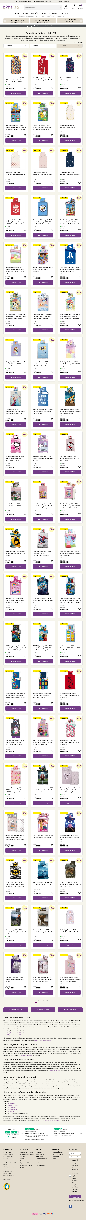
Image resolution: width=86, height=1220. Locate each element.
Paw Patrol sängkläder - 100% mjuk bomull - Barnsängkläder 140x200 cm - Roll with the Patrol (70, 222)
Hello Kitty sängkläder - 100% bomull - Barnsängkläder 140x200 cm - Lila (43, 458)
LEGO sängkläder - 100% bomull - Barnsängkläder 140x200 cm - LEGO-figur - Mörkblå (43, 695)
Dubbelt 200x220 (12, 1109)
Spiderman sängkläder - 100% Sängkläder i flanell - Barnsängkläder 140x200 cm (42, 553)
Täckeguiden (40, 1154)
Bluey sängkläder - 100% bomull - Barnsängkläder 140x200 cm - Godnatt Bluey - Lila (15, 364)
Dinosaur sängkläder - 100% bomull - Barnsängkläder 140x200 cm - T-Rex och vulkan (15, 932)
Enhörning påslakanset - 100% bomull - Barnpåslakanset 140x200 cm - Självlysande (14, 742)
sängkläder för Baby (26, 1055)
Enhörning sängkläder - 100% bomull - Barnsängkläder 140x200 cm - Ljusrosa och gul (70, 364)
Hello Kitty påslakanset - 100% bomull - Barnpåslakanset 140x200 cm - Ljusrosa (14, 458)
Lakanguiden (39, 1161)
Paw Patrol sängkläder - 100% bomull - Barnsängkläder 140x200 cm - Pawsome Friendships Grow (70, 506)
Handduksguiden (41, 1165)
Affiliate (22, 1167)
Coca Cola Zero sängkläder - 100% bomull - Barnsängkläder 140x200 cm (69, 695)
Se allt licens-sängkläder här (42, 1040)
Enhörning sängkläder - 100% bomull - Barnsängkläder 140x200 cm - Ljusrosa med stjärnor (70, 979)
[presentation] (4, 20)
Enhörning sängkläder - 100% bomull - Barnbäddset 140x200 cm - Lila (14, 979)
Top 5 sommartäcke (58, 1154)
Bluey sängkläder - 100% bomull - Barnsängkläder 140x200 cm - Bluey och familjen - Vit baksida (70, 316)
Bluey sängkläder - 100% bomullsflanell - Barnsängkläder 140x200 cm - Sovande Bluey (42, 364)
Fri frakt (22, 1159)
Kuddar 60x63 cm (44, 1010)
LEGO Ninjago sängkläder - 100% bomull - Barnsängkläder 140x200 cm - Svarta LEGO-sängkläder (15, 648)
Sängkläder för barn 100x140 (15, 1033)
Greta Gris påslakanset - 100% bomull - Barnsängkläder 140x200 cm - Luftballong (70, 553)
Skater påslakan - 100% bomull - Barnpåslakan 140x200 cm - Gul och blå (15, 553)
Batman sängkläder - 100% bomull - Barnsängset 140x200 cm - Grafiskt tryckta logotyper (14, 884)
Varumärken (55, 1156)
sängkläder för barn (54, 1071)
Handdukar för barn (70, 1010)
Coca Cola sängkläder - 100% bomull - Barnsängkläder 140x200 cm (43, 80)
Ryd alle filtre (78, 42)
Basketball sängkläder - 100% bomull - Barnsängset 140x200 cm (69, 837)
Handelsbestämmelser (26, 1152)
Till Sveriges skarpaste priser (69, 22)
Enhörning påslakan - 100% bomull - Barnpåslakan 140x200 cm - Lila (69, 932)
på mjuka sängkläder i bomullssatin (43, 26)
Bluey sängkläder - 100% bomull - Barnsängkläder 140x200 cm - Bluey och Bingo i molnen (43, 316)
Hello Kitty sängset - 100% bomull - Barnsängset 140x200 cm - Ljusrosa (69, 458)
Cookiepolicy (23, 1156)
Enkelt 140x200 (12, 1103)
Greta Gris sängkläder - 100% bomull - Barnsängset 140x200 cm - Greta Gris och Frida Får (14, 600)
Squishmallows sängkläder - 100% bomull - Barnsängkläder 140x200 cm (69, 742)
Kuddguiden (39, 1156)
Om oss (22, 1161)
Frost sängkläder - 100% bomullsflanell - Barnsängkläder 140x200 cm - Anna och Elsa (15, 411)
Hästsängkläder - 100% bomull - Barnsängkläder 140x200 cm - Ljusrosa (15, 506)
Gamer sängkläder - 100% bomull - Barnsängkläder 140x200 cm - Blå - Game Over (43, 411)
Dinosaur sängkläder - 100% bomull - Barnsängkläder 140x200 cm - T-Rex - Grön (70, 884)
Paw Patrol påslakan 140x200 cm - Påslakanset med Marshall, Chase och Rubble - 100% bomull (15, 80)
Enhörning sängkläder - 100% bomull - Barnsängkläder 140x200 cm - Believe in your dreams (43, 979)
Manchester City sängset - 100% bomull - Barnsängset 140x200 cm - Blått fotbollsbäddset (42, 222)
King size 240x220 (12, 1111)
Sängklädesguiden (41, 1159)
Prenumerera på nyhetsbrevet (75, 1196)
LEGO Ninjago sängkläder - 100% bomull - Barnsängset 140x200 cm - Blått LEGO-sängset (43, 648)
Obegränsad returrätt (26, 1165)
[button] (6, 1186)
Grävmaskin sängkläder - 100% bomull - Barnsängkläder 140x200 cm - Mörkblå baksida (70, 411)
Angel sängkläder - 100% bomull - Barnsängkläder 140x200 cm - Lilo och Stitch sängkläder (70, 790)
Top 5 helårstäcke (57, 1152)
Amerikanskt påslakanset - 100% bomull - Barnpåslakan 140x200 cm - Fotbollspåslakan (43, 790)
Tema (54, 1159)
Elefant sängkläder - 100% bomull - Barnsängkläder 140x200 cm (43, 932)
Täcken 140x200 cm (16, 1010)
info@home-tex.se (8, 1175)
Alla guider (39, 1152)
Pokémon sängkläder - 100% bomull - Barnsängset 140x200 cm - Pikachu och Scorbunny (42, 127)
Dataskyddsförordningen (27, 1154)
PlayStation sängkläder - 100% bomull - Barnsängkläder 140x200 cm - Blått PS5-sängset (70, 269)
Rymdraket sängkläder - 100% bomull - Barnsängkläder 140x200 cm (43, 600)
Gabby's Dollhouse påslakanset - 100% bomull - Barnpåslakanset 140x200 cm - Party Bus (43, 742)
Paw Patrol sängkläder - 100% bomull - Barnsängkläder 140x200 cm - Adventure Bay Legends (43, 506)
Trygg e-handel (24, 1163)
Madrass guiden (40, 1163)
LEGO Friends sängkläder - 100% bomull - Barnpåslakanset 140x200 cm (42, 269)
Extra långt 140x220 (13, 1105)
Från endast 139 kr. (16, 22)
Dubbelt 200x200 (12, 1107)
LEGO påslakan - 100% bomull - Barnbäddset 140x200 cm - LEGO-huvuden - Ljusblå (70, 648)
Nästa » (48, 1001)
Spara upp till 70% (43, 22)
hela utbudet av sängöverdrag (50, 1121)
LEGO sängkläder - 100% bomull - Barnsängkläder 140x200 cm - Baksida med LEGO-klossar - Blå (15, 695)
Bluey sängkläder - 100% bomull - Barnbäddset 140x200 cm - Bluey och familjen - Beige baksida (15, 316)
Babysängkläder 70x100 (14, 1035)
